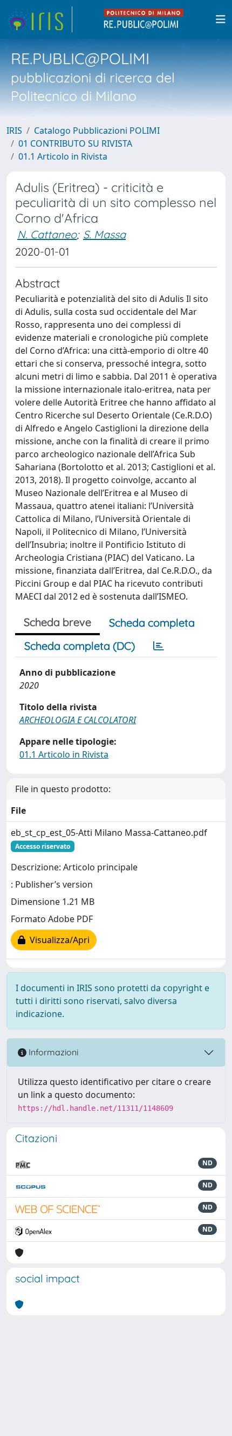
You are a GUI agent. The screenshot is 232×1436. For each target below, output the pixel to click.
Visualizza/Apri (57, 940)
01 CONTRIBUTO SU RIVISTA (75, 143)
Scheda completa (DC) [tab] (79, 645)
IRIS (14, 130)
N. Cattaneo (47, 234)
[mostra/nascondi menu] (221, 19)
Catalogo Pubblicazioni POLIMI (97, 130)
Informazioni (52, 1052)
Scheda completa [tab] (152, 622)
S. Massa (104, 234)
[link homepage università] (144, 19)
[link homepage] (39, 19)
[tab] (158, 646)
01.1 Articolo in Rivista (62, 156)
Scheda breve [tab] (57, 622)
